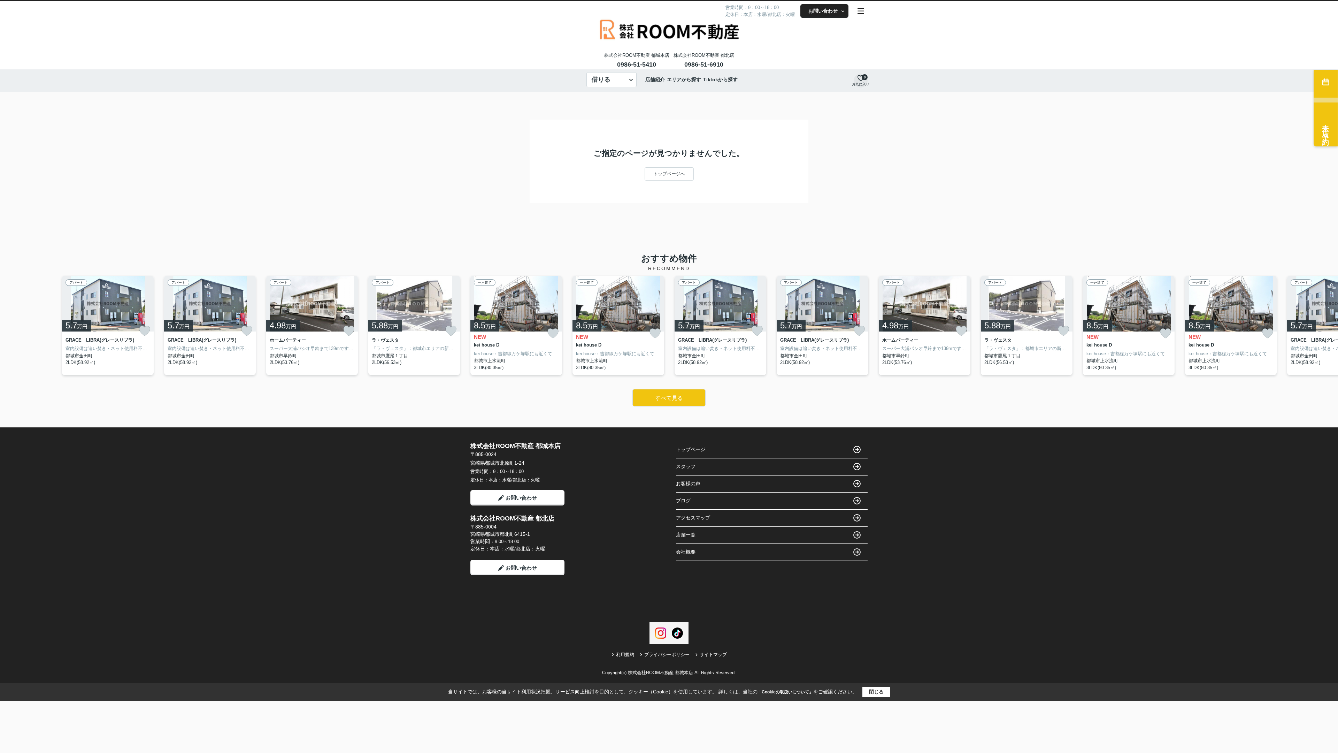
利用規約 (625, 654)
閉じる (876, 691)
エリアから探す (684, 79)
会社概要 (685, 552)
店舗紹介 (655, 79)
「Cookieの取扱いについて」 (785, 692)
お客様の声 (688, 483)
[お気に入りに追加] (144, 331)
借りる (601, 79)
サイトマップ (713, 654)
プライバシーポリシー (667, 654)
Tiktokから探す (720, 79)
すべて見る (669, 398)
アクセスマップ (693, 517)
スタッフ (685, 466)
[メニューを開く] (861, 11)
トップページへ (669, 173)
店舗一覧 (685, 535)
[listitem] (516, 325)
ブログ (683, 500)
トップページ (690, 449)
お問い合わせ (823, 11)
